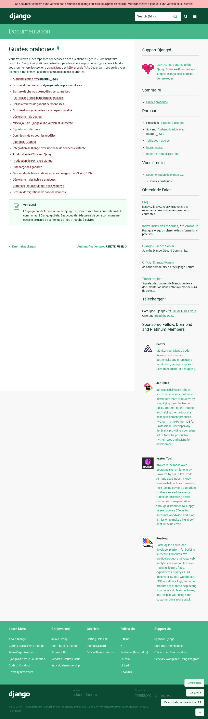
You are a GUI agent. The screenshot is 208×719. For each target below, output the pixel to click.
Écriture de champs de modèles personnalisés (41, 91)
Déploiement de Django (27, 116)
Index (146, 226)
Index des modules (164, 226)
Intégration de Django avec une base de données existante (49, 148)
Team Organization (21, 652)
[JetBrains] (148, 392)
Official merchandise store (170, 652)
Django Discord (96, 645)
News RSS (126, 672)
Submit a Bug (59, 652)
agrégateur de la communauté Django (49, 211)
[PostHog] (148, 546)
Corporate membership (168, 645)
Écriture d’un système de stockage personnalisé (42, 110)
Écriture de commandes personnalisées (47, 85)
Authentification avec (35, 79)
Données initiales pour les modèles (34, 135)
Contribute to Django (64, 645)
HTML (177, 311)
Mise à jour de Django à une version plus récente (43, 123)
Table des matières (158, 140)
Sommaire (190, 226)
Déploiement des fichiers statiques (34, 179)
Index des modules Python (162, 153)
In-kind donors (84, 694)
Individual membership (65, 665)
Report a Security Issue (65, 659)
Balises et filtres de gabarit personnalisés (38, 104)
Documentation (29, 31)
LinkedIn (125, 665)
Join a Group (59, 639)
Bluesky (125, 659)
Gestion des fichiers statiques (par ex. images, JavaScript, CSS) (52, 173)
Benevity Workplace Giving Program (176, 659)
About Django (17, 639)
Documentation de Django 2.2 (165, 174)
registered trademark (111, 707)
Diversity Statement (21, 672)
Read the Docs (164, 315)
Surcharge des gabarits (27, 167)
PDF (185, 311)
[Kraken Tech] (148, 467)
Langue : (195, 692)
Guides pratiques (157, 102)
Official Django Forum (158, 262)
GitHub (124, 639)
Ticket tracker (151, 279)
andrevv (170, 695)
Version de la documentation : (182, 702)
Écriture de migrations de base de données (39, 192)
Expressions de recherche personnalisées (38, 97)
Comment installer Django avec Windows (38, 185)
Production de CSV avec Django (32, 154)
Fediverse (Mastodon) (134, 652)
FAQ (145, 202)
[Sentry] (148, 352)
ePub (193, 311)
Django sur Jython (24, 141)
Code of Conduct (19, 665)
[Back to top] (200, 712)
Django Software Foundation (27, 659)
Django (20, 16)
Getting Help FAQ (97, 639)
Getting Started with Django (26, 645)
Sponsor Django (164, 639)
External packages (23, 246)
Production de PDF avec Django (32, 160)
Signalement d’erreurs (26, 129)
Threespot (144, 695)
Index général (154, 147)
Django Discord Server (158, 246)
